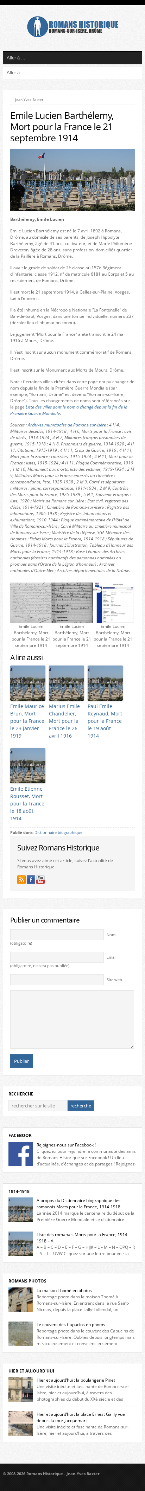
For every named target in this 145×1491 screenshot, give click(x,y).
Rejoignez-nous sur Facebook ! (66, 1145)
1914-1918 (19, 1191)
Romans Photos (27, 1281)
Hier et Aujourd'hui (31, 1371)
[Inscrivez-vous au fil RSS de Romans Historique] (21, 879)
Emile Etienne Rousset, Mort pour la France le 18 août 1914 (27, 803)
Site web (114, 979)
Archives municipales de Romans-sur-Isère (67, 425)
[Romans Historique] (72, 36)
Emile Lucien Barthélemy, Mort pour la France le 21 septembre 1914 (62, 126)
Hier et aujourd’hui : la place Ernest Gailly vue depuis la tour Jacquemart (81, 1417)
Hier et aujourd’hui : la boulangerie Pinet (76, 1380)
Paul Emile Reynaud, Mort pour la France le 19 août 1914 (105, 721)
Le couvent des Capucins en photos (71, 1325)
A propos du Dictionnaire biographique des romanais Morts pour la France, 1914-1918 (78, 1203)
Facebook (20, 1135)
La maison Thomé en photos (64, 1290)
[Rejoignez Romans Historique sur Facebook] (31, 879)
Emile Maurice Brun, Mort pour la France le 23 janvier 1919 (27, 721)
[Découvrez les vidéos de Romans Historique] (40, 879)
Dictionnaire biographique (58, 832)
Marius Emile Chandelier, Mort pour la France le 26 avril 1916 (64, 721)
